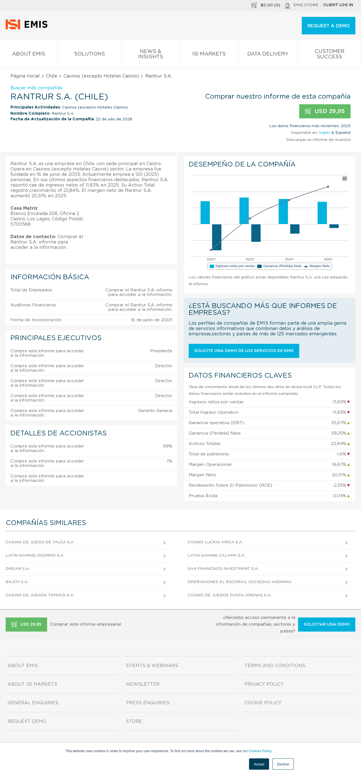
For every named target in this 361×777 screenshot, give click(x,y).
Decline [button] (283, 763)
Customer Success (329, 54)
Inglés (324, 133)
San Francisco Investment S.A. (223, 569)
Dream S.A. (18, 569)
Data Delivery (268, 54)
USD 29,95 (329, 111)
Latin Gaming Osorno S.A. (35, 555)
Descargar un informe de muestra (318, 140)
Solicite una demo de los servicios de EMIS (244, 351)
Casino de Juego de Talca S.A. (40, 542)
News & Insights (150, 54)
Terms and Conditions (275, 665)
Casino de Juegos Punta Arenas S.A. (229, 595)
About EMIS (28, 54)
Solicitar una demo (327, 625)
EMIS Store (305, 5)
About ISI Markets (32, 684)
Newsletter (143, 684)
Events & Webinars (152, 665)
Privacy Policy (264, 684)
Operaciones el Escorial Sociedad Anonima (240, 582)
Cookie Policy (263, 703)
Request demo (27, 721)
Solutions (89, 54)
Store (134, 721)
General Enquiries (33, 703)
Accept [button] (259, 763)
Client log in (338, 5)
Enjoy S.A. (17, 582)
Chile (51, 76)
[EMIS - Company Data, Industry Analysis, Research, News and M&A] (28, 28)
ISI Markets (209, 54)
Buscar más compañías (36, 88)
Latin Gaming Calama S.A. (216, 555)
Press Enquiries (148, 703)
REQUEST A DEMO (328, 26)
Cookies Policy (259, 750)
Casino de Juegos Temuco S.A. (40, 595)
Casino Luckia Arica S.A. (215, 542)
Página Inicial (25, 76)
